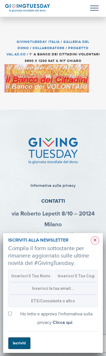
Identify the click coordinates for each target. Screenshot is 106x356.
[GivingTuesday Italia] (27, 8)
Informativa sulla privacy (53, 185)
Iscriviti (19, 343)
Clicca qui (62, 322)
